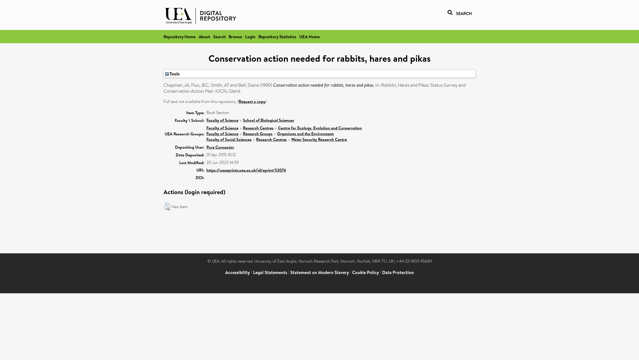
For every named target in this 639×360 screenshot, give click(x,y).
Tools (174, 73)
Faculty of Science (222, 120)
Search (219, 36)
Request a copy (252, 101)
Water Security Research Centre (319, 139)
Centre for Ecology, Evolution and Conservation (320, 128)
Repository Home (179, 36)
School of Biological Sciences (268, 120)
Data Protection (398, 272)
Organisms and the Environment (305, 133)
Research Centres (258, 128)
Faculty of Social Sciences (229, 139)
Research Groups (258, 133)
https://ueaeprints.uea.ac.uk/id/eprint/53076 (246, 170)
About (204, 36)
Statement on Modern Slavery (319, 272)
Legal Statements (270, 272)
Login (250, 36)
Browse (235, 36)
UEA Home (309, 36)
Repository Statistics (277, 36)
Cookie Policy (365, 272)
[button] (167, 206)
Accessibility (237, 272)
